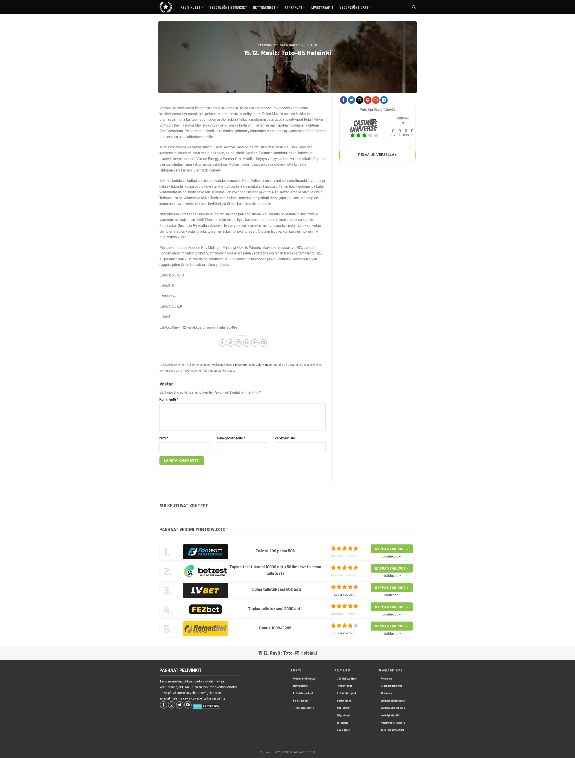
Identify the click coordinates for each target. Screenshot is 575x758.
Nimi (163, 438)
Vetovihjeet (343, 722)
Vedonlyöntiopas (353, 7)
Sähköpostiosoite (231, 438)
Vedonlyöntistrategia (393, 700)
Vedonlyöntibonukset (228, 7)
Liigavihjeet (343, 715)
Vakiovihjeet (344, 700)
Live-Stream (300, 700)
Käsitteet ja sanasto (393, 722)
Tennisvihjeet (344, 685)
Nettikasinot (264, 7)
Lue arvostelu (344, 594)
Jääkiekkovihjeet (347, 678)
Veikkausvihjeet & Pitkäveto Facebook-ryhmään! (242, 364)
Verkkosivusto (285, 438)
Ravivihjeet (290, 45)
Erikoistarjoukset (303, 693)
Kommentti (168, 399)
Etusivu (296, 670)
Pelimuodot (387, 678)
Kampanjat (293, 7)
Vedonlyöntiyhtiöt (390, 715)
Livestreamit (322, 7)
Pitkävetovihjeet (346, 693)
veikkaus (309, 45)
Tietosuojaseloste (303, 708)
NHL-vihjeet (343, 708)
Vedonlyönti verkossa (393, 708)
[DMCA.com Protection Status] (206, 706)
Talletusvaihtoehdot (392, 730)
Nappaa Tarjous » (391, 549)
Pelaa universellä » (377, 155)
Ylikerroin (386, 693)
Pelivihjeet (191, 7)
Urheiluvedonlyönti (391, 685)
